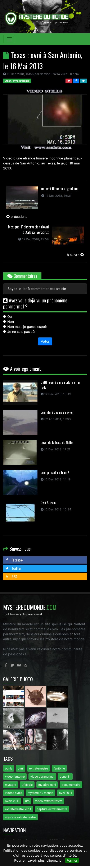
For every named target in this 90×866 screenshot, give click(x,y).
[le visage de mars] (14, 718)
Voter (45, 341)
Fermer (72, 860)
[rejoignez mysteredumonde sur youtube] (14, 696)
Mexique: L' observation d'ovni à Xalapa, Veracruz (28, 229)
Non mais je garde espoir (27, 327)
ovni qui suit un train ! (55, 472)
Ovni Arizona (48, 502)
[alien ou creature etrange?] (14, 739)
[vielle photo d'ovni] (57, 718)
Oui (10, 317)
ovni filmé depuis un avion (57, 412)
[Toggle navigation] (9, 39)
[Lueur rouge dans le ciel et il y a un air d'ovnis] (57, 696)
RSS (14, 576)
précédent (18, 216)
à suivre (73, 255)
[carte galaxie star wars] (36, 718)
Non (10, 322)
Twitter (16, 568)
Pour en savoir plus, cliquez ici (38, 860)
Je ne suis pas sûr (21, 332)
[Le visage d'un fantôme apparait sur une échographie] (36, 739)
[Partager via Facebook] (76, 80)
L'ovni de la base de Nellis (57, 442)
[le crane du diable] (36, 696)
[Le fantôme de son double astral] (57, 739)
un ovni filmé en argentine (59, 188)
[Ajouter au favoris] (69, 80)
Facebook (17, 560)
